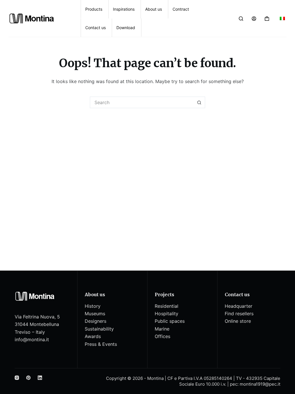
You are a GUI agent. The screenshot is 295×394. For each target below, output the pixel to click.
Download (125, 27)
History (93, 306)
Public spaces (170, 321)
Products (93, 9)
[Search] (241, 18)
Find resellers (239, 313)
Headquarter (238, 306)
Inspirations (124, 9)
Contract (181, 9)
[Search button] (199, 102)
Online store (238, 321)
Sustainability (99, 329)
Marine (162, 329)
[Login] (254, 18)
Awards (93, 336)
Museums (95, 313)
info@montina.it (32, 339)
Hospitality (166, 313)
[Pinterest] (28, 378)
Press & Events (101, 344)
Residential (166, 306)
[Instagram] (17, 378)
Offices (162, 336)
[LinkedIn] (40, 378)
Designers (95, 321)
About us (153, 9)
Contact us (95, 27)
